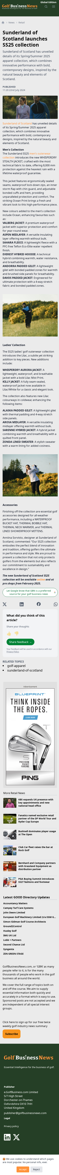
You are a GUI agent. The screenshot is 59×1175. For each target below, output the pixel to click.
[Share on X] (5, 604)
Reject (36, 1169)
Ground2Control (12, 926)
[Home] (3, 22)
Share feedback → (20, 642)
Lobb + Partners (12, 940)
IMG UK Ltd (9, 935)
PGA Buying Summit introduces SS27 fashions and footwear (36, 880)
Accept (23, 1169)
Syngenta (8, 949)
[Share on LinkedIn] (22, 604)
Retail (22, 22)
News (12, 22)
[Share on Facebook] (39, 604)
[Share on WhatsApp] (56, 604)
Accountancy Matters (15, 903)
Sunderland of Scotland (17, 123)
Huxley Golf (9, 930)
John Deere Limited (14, 912)
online (41, 579)
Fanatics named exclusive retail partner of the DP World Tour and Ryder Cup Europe (37, 818)
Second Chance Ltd (14, 944)
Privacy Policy (13, 651)
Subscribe (11, 1034)
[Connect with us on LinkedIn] (8, 1137)
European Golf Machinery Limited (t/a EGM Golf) (30, 917)
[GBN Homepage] (19, 6)
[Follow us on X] (16, 1137)
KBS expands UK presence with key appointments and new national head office (35, 802)
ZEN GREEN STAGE (13, 953)
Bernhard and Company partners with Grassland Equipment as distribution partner (37, 866)
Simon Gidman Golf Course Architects (24, 921)
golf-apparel (16, 666)
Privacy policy (11, 1126)
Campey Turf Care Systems (18, 907)
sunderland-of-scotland (24, 670)
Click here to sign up (15, 1022)
